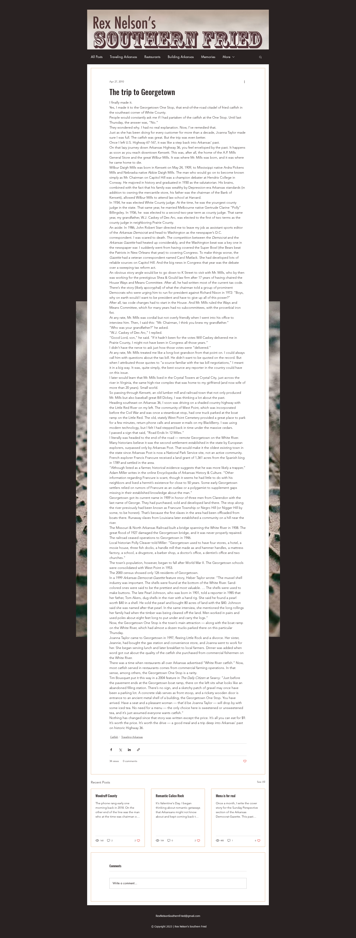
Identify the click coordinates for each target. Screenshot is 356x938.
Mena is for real (225, 795)
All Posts (97, 56)
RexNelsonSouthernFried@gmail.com (178, 916)
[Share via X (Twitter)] (120, 749)
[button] (260, 56)
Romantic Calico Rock (170, 795)
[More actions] (244, 81)
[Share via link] (138, 749)
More (226, 56)
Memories (208, 56)
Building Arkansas (181, 56)
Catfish (114, 737)
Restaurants (152, 56)
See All (261, 781)
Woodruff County (106, 795)
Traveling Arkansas (123, 56)
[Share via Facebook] (111, 749)
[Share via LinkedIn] (129, 749)
